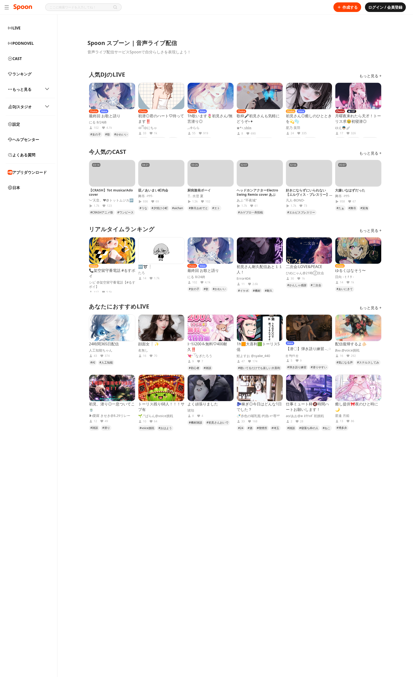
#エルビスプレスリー (301, 212)
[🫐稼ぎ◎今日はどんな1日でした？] (260, 388)
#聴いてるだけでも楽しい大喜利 (259, 368)
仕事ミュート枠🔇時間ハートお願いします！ (307, 406)
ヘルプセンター (25, 139)
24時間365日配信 (104, 344)
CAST (17, 58)
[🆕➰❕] (161, 250)
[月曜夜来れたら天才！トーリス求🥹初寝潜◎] (358, 96)
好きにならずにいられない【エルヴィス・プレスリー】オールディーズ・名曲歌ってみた (307, 196)
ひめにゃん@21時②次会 (305, 273)
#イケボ (243, 291)
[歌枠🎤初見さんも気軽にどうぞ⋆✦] (260, 96)
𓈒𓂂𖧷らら (193, 128)
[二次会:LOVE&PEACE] (309, 250)
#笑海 (364, 208)
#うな (143, 208)
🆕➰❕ (145, 266)
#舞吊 (352, 208)
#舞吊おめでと (198, 208)
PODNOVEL (23, 43)
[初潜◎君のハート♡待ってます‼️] (161, 96)
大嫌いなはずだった (350, 190)
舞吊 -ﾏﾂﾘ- (145, 196)
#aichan (177, 208)
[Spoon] (22, 7)
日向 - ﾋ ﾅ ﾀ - (344, 277)
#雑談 (207, 368)
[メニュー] (7, 7)
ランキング (22, 74)
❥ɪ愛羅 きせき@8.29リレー (109, 416)
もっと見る (22, 89)
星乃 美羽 (293, 128)
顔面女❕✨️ (148, 344)
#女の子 (95, 134)
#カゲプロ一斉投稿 (250, 212)
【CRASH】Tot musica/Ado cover (111, 192)
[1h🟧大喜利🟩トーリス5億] (260, 328)
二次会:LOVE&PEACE (304, 266)
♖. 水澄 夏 (195, 196)
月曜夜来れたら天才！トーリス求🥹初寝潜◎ (358, 118)
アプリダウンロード (29, 172)
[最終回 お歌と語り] (112, 96)
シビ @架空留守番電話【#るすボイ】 (112, 284)
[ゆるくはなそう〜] (358, 250)
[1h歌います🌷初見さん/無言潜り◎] (211, 96)
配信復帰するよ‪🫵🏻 (351, 344)
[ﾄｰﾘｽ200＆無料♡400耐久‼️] (211, 328)
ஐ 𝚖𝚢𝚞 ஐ (292, 355)
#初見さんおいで (217, 422)
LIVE (16, 28)
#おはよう (165, 428)
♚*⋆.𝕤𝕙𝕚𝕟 (244, 128)
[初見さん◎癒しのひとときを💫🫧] (309, 96)
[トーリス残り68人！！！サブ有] (161, 388)
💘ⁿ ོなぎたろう (199, 356)
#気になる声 (345, 362)
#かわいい (121, 134)
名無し (143, 350)
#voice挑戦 (147, 428)
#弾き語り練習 (296, 367)
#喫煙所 (262, 428)
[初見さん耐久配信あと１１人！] (260, 250)
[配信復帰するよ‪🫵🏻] (358, 328)
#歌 (107, 134)
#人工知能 (106, 362)
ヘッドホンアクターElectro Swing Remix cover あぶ (257, 192)
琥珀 (190, 410)
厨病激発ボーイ (199, 190)
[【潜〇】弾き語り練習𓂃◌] (309, 328)
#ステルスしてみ (368, 362)
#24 (240, 428)
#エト (216, 208)
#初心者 (194, 368)
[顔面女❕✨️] (161, 328)
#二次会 (316, 285)
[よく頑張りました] (211, 388)
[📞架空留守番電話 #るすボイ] (112, 250)
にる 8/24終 (98, 122)
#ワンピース (125, 212)
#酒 (250, 428)
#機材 (257, 291)
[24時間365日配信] (112, 328)
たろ (141, 273)
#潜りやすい (319, 367)
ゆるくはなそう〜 (350, 270)
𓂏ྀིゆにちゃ (147, 128)
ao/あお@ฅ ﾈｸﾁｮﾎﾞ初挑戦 (305, 416)
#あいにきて (345, 289)
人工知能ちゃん (100, 350)
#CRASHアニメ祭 (101, 212)
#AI (92, 362)
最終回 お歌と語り (104, 115)
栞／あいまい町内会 (153, 190)
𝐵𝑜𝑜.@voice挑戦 (347, 350)
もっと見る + (370, 75)
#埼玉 (275, 428)
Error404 (243, 278)
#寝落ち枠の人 (308, 428)
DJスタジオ (22, 106)
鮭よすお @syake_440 (253, 356)
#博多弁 (342, 428)
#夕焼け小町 (160, 208)
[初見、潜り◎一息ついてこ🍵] (112, 388)
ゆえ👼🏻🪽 (342, 128)
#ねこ (326, 428)
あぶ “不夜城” (247, 200)
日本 (16, 187)
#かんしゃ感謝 (296, 285)
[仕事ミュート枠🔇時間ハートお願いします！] (309, 388)
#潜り (106, 428)
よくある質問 (23, 154)
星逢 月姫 (342, 416)
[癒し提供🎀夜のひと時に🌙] (358, 388)
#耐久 (268, 291)
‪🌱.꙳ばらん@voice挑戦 (155, 416)
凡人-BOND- (295, 200)
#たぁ (340, 208)
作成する (350, 7)
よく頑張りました (202, 404)
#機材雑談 (195, 422)
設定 (16, 124)
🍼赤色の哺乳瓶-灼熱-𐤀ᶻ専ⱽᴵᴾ (258, 416)
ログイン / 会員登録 (385, 7)
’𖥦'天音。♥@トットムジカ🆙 (111, 200)
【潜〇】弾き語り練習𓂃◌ (308, 348)
